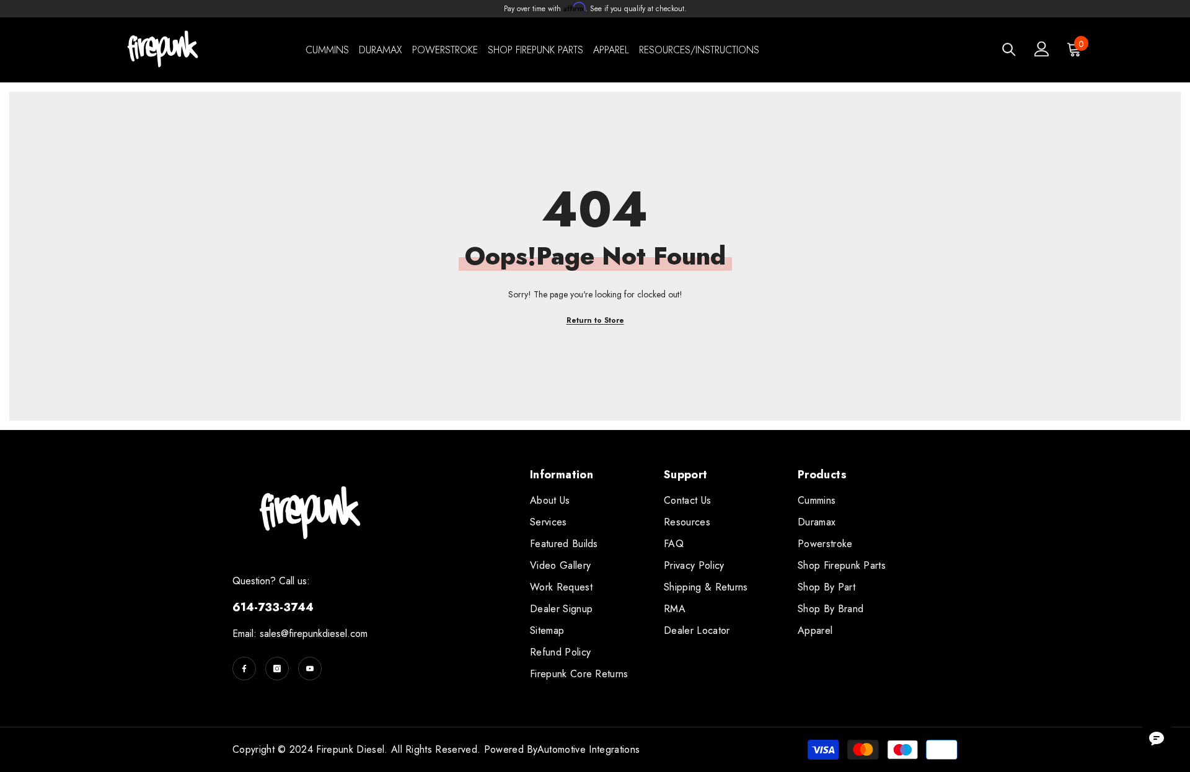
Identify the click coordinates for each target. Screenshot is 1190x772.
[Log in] (1041, 49)
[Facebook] (244, 668)
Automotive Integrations (588, 749)
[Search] (1009, 49)
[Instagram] (277, 668)
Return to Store (595, 320)
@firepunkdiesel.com (324, 633)
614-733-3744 (273, 607)
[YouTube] (310, 668)
